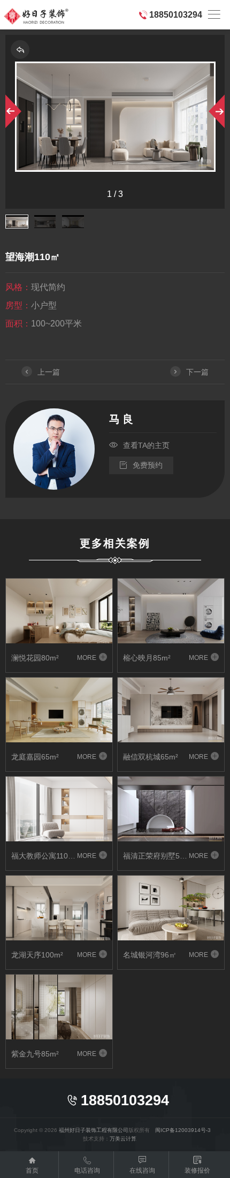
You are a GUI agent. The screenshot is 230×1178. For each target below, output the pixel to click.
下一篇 (190, 372)
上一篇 (41, 372)
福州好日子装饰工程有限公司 (93, 1130)
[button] (12, 111)
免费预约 (141, 465)
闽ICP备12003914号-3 (183, 1130)
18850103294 (175, 14)
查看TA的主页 (139, 445)
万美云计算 (123, 1139)
